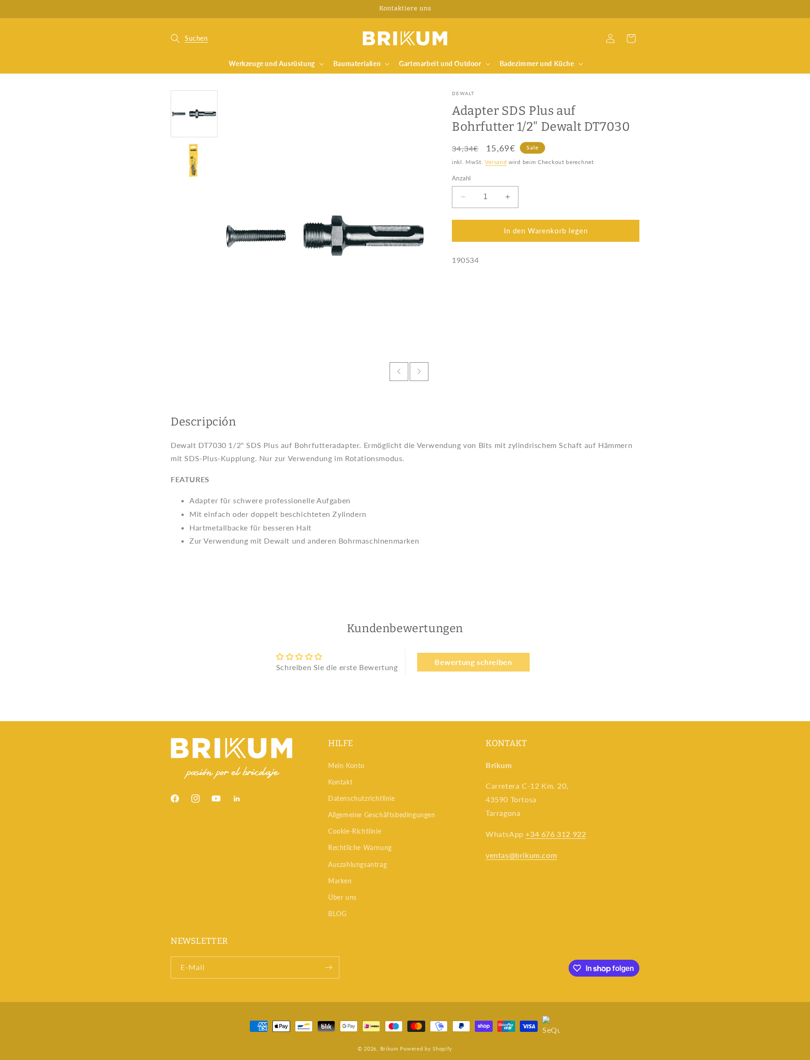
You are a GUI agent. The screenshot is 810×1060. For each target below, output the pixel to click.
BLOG (337, 914)
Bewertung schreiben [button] (473, 661)
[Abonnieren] (328, 967)
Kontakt (340, 782)
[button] (189, 38)
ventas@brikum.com (521, 855)
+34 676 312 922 (555, 833)
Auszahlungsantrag (357, 864)
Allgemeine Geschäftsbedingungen (381, 815)
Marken (340, 881)
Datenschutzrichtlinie (361, 798)
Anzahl (461, 178)
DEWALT (463, 93)
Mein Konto (346, 765)
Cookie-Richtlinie (354, 831)
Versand (496, 161)
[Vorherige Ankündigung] (174, 9)
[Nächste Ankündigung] (636, 9)
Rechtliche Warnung (360, 847)
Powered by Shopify (426, 1048)
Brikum (389, 1048)
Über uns (342, 897)
